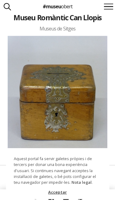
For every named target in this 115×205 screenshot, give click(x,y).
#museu (57, 6)
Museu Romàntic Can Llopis (57, 17)
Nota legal (81, 182)
